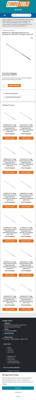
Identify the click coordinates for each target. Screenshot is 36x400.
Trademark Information (14, 362)
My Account (11, 352)
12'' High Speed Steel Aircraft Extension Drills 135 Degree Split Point (18, 21)
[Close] (34, 374)
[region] (18, 386)
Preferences (18, 392)
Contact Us (10, 350)
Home (4, 19)
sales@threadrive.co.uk (11, 335)
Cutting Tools (10, 19)
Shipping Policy (12, 356)
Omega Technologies (8, 30)
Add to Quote (14, 85)
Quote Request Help (13, 361)
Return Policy (11, 358)
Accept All (18, 388)
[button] (4, 15)
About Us (10, 349)
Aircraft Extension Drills (21, 19)
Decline (18, 396)
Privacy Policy (11, 359)
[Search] (29, 15)
